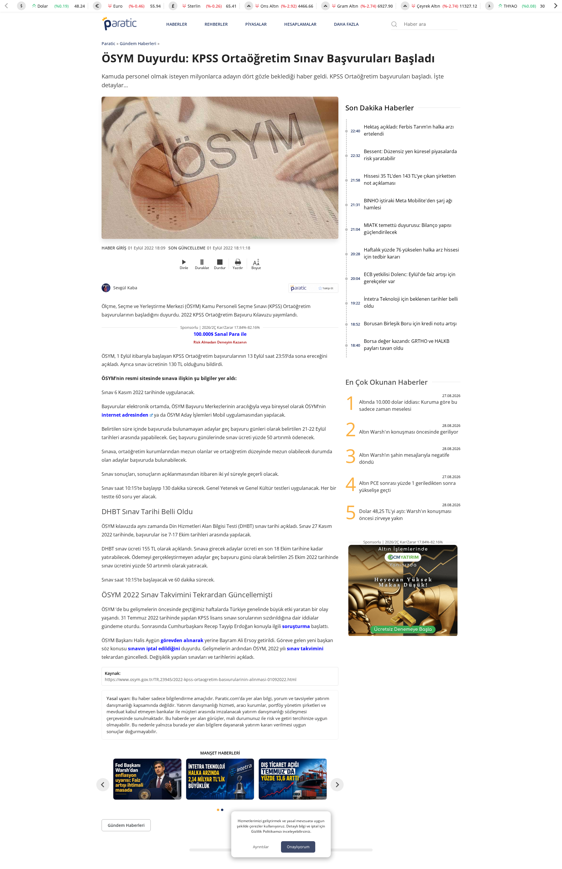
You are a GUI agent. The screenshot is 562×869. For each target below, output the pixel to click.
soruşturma (296, 626)
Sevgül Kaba (125, 287)
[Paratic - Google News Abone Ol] (313, 290)
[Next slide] (555, 6)
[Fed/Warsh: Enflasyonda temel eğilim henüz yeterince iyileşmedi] (147, 779)
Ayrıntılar (261, 846)
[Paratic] (119, 24)
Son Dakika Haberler (379, 107)
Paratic (108, 43)
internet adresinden (125, 415)
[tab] (218, 810)
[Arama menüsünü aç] (394, 24)
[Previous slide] (6, 6)
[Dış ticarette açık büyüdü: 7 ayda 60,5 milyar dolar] (293, 779)
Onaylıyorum (298, 846)
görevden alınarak (182, 640)
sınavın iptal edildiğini (154, 648)
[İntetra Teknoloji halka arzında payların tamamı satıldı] (220, 779)
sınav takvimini (305, 648)
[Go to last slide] (102, 784)
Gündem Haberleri (138, 43)
